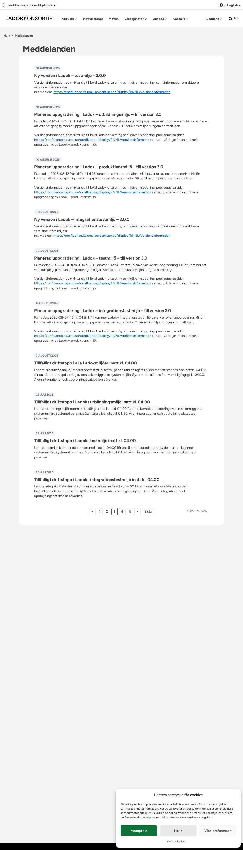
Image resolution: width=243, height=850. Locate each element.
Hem (7, 35)
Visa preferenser (217, 831)
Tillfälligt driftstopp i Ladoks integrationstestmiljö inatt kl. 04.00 (96, 479)
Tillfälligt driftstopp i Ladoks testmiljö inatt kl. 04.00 (85, 440)
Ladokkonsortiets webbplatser (29, 5)
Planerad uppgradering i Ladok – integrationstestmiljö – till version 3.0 (102, 310)
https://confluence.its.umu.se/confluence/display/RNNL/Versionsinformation (111, 92)
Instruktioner (93, 19)
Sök (236, 18)
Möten (114, 19)
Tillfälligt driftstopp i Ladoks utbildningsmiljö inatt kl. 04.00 (92, 402)
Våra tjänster (134, 19)
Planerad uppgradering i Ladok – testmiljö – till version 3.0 (90, 258)
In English (231, 5)
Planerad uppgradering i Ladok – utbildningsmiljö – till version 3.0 (98, 114)
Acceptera (139, 831)
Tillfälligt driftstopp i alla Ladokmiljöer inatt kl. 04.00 (85, 363)
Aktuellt (68, 19)
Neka (178, 831)
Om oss (159, 19)
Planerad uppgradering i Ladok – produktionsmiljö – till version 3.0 (98, 167)
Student (213, 19)
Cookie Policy (176, 841)
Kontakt (179, 19)
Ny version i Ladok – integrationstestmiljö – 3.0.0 (82, 219)
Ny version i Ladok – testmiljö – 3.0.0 (70, 75)
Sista (148, 512)
